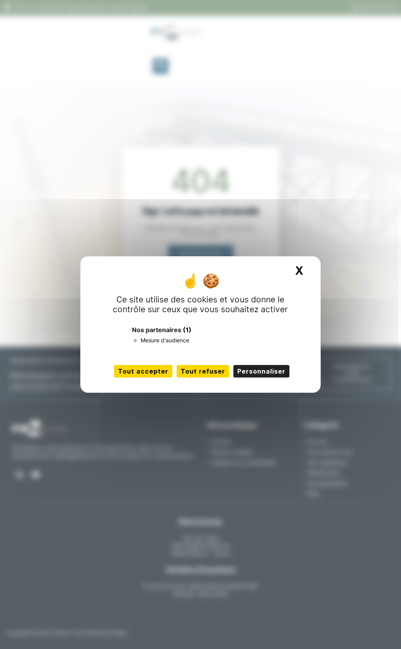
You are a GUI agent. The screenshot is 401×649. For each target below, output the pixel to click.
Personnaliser (261, 371)
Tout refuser (203, 371)
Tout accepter (143, 371)
